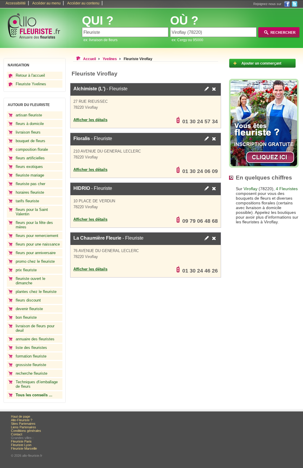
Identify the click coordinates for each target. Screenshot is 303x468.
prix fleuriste (26, 270)
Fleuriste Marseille (24, 448)
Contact (16, 434)
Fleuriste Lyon (21, 445)
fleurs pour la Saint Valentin (32, 211)
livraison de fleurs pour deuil (35, 328)
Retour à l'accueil (30, 75)
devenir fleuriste (29, 309)
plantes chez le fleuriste (36, 291)
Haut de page (20, 416)
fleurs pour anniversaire (36, 253)
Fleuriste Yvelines (31, 84)
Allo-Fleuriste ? (21, 420)
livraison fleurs (28, 132)
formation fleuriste (31, 356)
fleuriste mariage (30, 175)
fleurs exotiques (29, 166)
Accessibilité (16, 3)
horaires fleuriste (30, 192)
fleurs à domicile (30, 123)
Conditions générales (26, 430)
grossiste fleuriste (31, 365)
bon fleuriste (26, 317)
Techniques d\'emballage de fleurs (37, 384)
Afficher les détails (90, 120)
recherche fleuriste (31, 373)
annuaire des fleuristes (35, 339)
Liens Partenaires (23, 427)
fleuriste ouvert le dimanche (30, 280)
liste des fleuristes (31, 347)
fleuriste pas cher (30, 184)
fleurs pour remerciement (37, 235)
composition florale (32, 149)
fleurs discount (28, 300)
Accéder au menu (46, 3)
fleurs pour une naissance (38, 244)
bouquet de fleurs (30, 141)
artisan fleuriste (29, 115)
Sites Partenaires (23, 423)
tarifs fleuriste (27, 201)
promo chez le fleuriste (35, 261)
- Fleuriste (100, 88)
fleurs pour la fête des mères (34, 224)
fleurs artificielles (30, 158)
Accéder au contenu (83, 3)
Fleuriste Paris (21, 441)
